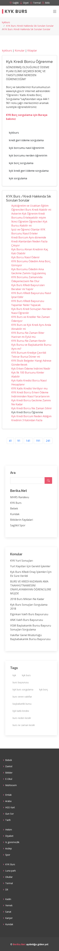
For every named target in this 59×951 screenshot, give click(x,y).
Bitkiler (8, 773)
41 (10, 441)
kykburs (6, 22)
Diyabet (9, 836)
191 (38, 441)
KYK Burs (16, 11)
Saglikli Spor (17, 525)
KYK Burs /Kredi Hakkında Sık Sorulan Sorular (30, 25)
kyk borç (43, 689)
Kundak (15, 514)
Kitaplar (32, 50)
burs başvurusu (21, 682)
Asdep (8, 848)
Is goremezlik (12, 842)
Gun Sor (9, 814)
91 (18, 441)
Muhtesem (11, 785)
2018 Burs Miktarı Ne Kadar (27, 599)
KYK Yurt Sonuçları (21, 560)
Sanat (8, 912)
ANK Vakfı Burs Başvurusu (26, 620)
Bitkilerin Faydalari (21, 520)
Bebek (14, 508)
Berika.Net (19, 944)
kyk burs (26, 675)
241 (48, 441)
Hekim (8, 829)
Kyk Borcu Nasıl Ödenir (25, 257)
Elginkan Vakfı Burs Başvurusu (29, 614)
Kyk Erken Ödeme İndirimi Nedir (30, 368)
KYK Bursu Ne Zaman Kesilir (28, 341)
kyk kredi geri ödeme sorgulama (29, 171)
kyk (14, 675)
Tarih (8, 820)
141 (28, 441)
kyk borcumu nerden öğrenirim (28, 155)
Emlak (8, 795)
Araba (8, 801)
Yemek (8, 905)
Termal (9, 883)
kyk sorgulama (18, 178)
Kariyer (9, 918)
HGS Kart (10, 807)
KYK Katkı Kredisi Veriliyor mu (29, 388)
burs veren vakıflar (22, 696)
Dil (6, 889)
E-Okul (8, 779)
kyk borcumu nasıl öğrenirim (26, 148)
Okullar (9, 877)
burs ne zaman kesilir (24, 725)
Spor (7, 855)
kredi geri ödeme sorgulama (26, 140)
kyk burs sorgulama (23, 689)
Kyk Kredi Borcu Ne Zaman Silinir (31, 408)
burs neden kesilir (22, 718)
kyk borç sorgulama (21, 163)
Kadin (8, 899)
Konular (20, 50)
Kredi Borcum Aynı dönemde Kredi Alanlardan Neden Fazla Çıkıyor (29, 241)
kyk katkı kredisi (21, 710)
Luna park (10, 871)
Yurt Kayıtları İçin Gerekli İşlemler (30, 566)
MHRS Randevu (19, 497)
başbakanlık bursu (22, 703)
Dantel (8, 766)
